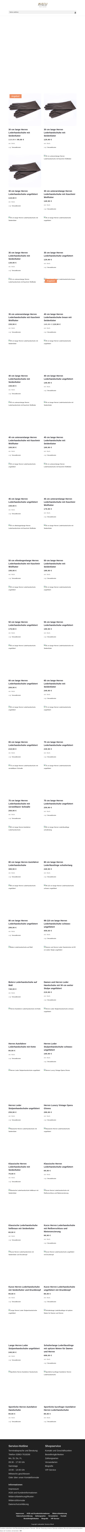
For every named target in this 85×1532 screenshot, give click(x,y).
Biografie (49, 1466)
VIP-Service (50, 1470)
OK (21, 1531)
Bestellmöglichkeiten (54, 1454)
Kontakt (63, 1516)
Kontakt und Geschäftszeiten (58, 1450)
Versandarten (51, 1462)
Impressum (13, 1489)
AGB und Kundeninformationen (22, 1493)
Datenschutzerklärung (18, 1504)
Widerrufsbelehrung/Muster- (21, 1496)
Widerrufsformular (16, 1500)
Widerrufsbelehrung (59, 1513)
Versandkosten (16, 147)
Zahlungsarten (51, 1458)
